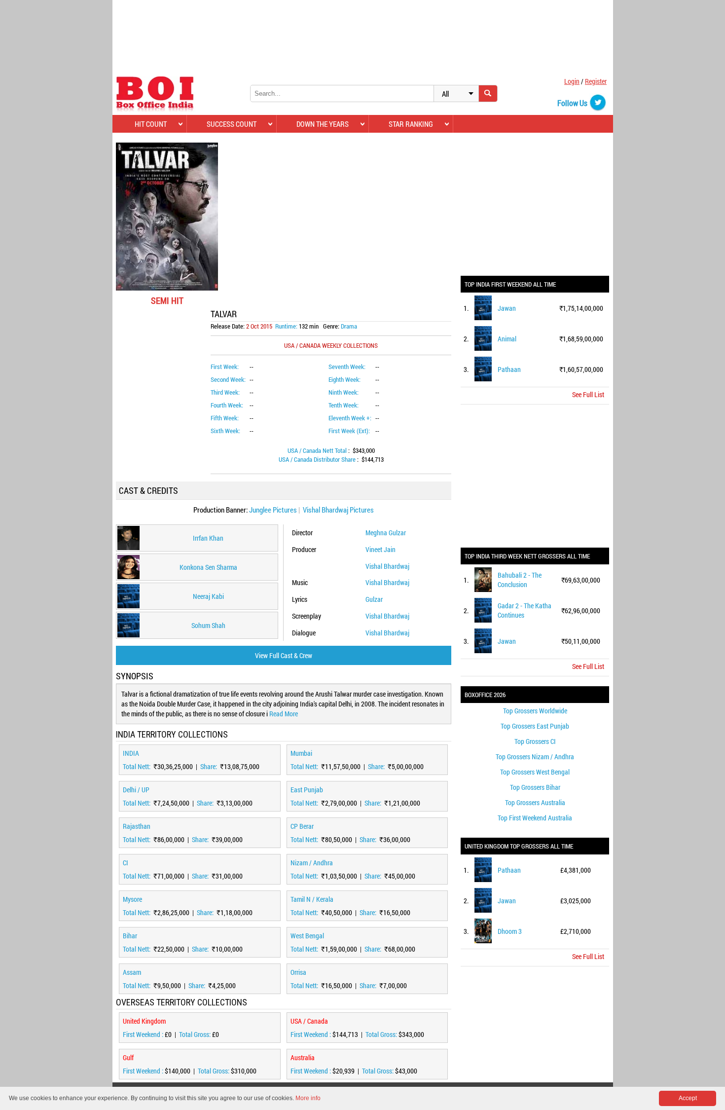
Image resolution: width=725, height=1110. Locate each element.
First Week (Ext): (349, 430)
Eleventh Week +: (349, 417)
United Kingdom (144, 1021)
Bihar (130, 935)
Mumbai (301, 753)
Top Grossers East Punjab (535, 726)
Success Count (231, 124)
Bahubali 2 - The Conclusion (520, 579)
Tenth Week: (343, 405)
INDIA (131, 753)
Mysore (132, 899)
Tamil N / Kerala (311, 899)
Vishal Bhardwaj (387, 566)
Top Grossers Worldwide (535, 710)
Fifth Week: (225, 417)
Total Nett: (137, 766)
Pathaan (509, 369)
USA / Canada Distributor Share (318, 459)
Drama (349, 326)
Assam (132, 972)
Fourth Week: (227, 405)
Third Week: (225, 392)
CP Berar (302, 826)
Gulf (128, 1057)
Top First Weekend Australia (535, 817)
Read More (283, 713)
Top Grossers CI (535, 741)
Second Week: (228, 379)
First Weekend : (144, 1034)
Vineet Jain (380, 549)
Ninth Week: (343, 392)
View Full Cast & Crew (283, 655)
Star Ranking (411, 124)
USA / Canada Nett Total (318, 450)
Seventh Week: (346, 366)
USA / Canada (309, 1021)
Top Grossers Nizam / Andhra (535, 756)
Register (596, 81)
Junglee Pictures (273, 510)
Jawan (507, 308)
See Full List (588, 394)
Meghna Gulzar (385, 532)
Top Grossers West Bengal (535, 772)
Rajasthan (136, 826)
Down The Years (322, 124)
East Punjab (306, 789)
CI (125, 862)
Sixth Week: (225, 430)
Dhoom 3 (510, 931)
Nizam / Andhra (311, 862)
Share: (209, 766)
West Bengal (307, 935)
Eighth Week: (344, 379)
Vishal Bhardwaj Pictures (338, 510)
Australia (302, 1057)
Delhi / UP (136, 789)
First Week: (225, 366)
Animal (507, 338)
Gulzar (374, 599)
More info (308, 1098)
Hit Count (151, 124)
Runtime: (286, 326)
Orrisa (298, 972)
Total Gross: (195, 1034)
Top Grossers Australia (535, 802)
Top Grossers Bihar (535, 787)
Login (572, 81)
